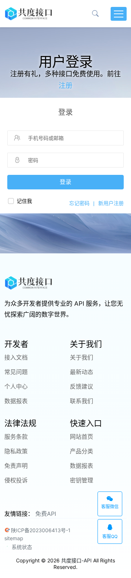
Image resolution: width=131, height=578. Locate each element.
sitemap (13, 538)
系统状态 (21, 547)
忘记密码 (79, 203)
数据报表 (16, 401)
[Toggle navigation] (119, 14)
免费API (45, 513)
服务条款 (16, 436)
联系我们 (81, 401)
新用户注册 (111, 203)
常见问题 (16, 372)
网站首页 (81, 436)
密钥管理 (81, 480)
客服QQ (110, 536)
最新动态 (81, 372)
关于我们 (81, 357)
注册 (65, 85)
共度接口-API (76, 560)
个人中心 (16, 386)
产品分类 (81, 451)
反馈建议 (81, 386)
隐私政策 (16, 451)
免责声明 (16, 465)
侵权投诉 (16, 480)
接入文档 (16, 357)
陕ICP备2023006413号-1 (41, 530)
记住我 (24, 201)
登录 (65, 182)
